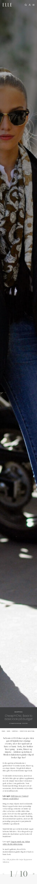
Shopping (18, 712)
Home (3, 731)
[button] (34, 873)
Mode (8, 731)
